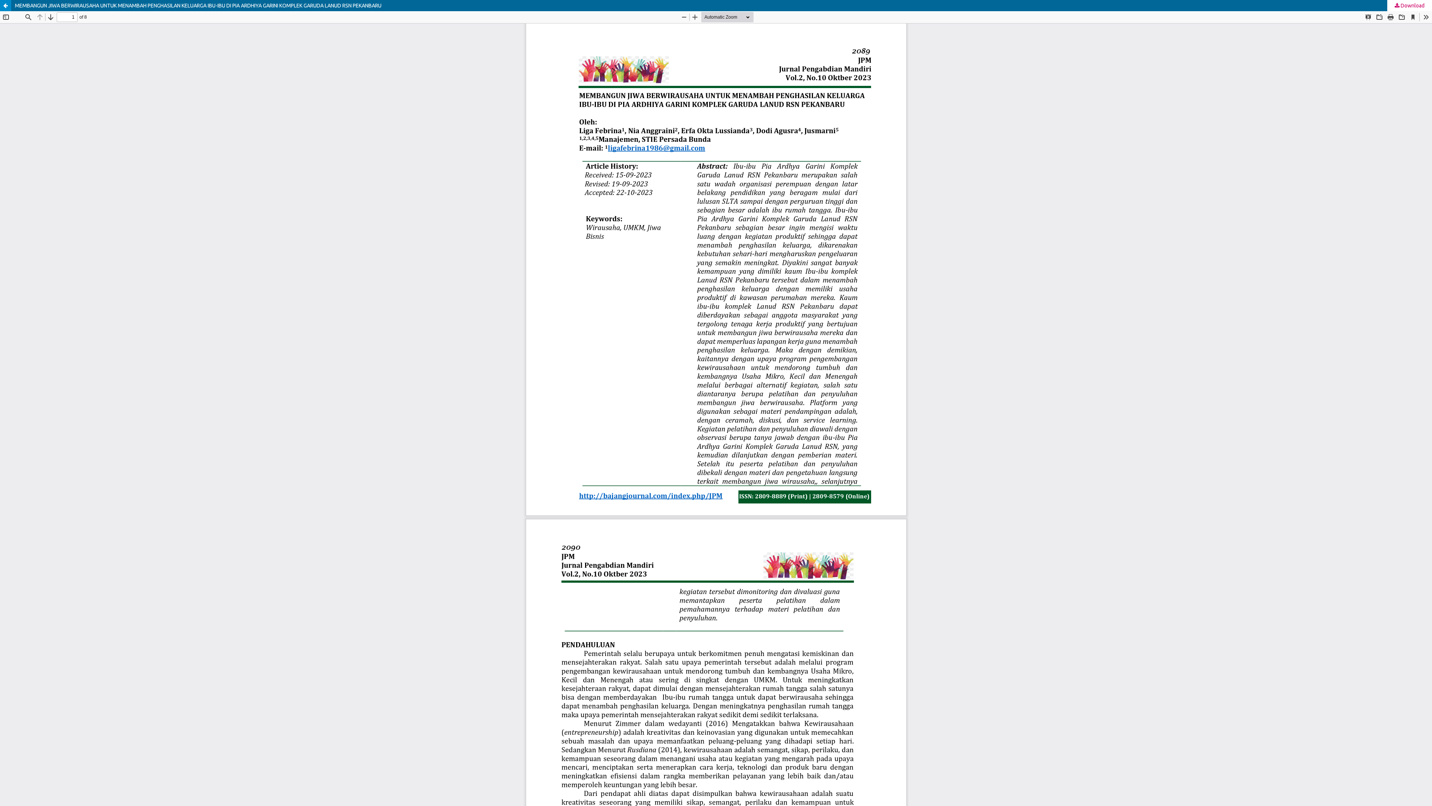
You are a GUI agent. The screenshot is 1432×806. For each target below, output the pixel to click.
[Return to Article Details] (5, 5)
